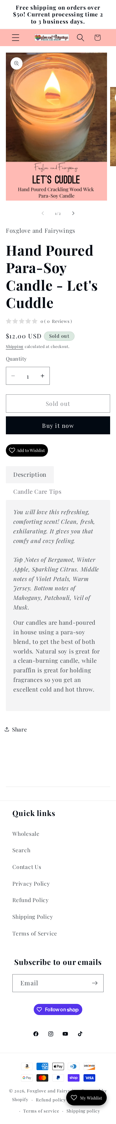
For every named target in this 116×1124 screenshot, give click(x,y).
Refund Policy (30, 899)
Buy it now (58, 425)
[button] (15, 37)
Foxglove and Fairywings (53, 1090)
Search (21, 849)
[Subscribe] (94, 983)
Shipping (15, 346)
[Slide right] (73, 213)
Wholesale (26, 833)
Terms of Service (34, 933)
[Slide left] (42, 213)
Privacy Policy (31, 883)
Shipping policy (83, 1110)
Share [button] (19, 729)
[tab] (30, 474)
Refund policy (51, 1099)
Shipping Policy (32, 916)
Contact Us (26, 866)
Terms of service (41, 1110)
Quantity (16, 358)
